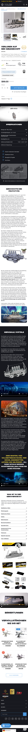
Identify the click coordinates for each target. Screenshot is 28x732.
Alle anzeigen (13, 675)
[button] (19, 1)
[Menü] (26, 4)
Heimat (2, 8)
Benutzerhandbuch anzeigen (15, 171)
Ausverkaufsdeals (10, 8)
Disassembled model (9, 72)
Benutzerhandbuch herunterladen (15, 181)
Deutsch (7, 730)
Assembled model (8, 75)
